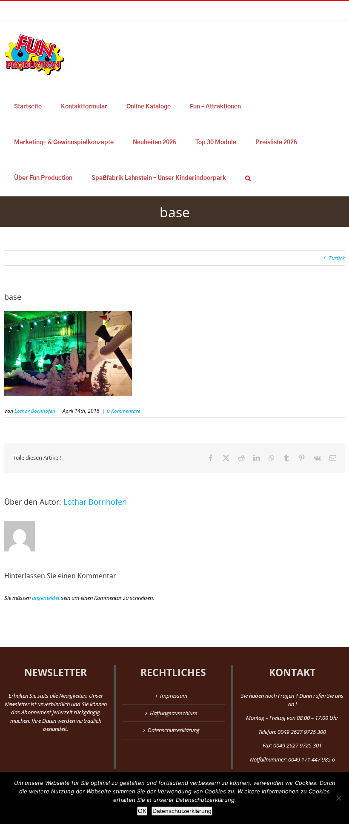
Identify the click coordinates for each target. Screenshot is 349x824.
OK (142, 810)
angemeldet (46, 598)
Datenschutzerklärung (174, 730)
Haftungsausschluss (173, 713)
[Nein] (338, 798)
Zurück (337, 258)
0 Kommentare (123, 411)
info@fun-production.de (132, 10)
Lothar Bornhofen (34, 411)
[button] (247, 178)
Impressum (173, 695)
